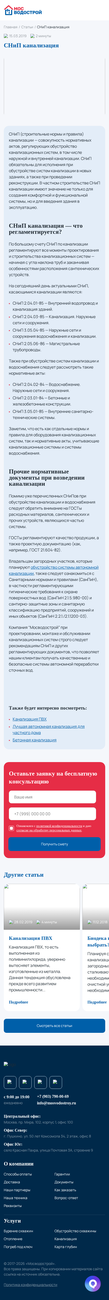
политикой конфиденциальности (59, 826)
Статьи (27, 26)
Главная (10, 26)
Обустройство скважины (75, 1230)
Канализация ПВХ (30, 719)
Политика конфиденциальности (30, 1284)
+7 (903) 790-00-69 (53, 1096)
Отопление (13, 1238)
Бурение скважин (18, 1230)
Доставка (12, 1182)
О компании (18, 1164)
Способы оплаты (18, 1174)
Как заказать (65, 1189)
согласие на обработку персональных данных (49, 830)
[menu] (100, 10)
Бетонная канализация (35, 740)
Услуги (12, 1221)
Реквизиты (13, 1205)
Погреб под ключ (18, 1246)
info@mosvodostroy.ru (56, 1103)
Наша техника (15, 1197)
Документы (64, 1182)
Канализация (66, 1238)
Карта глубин (66, 1246)
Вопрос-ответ (66, 1197)
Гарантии (62, 1174)
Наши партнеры (17, 1189)
